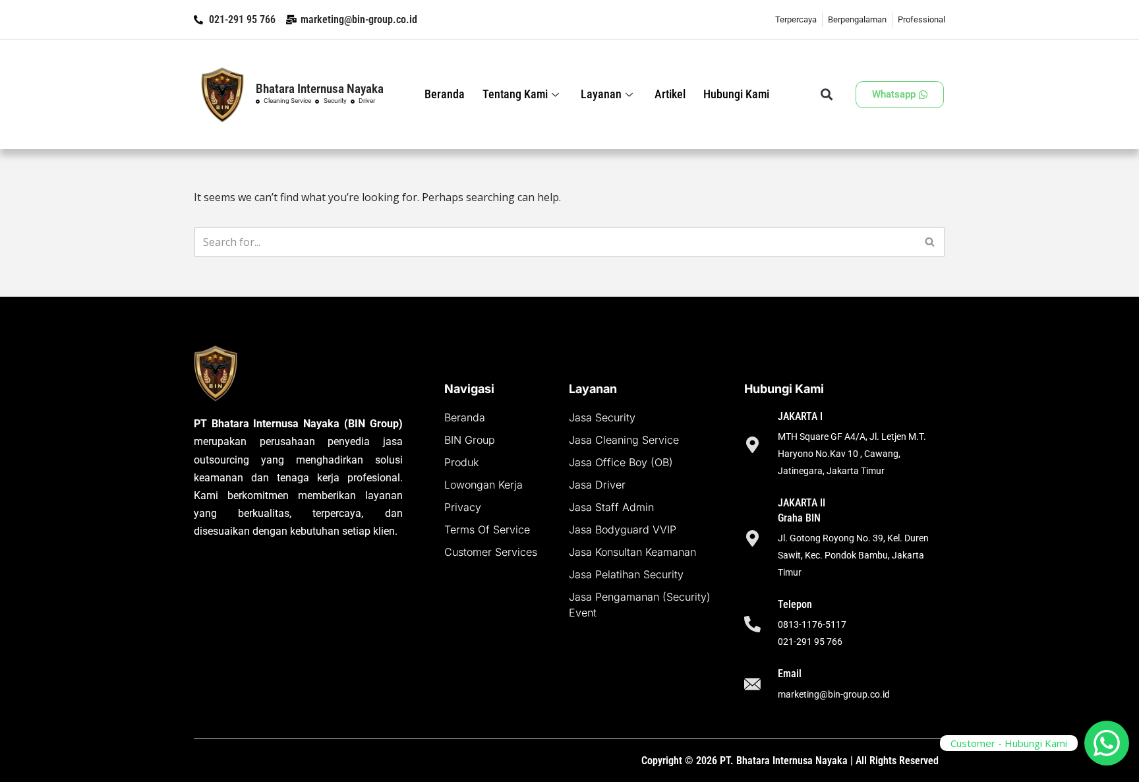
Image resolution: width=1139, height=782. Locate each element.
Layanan (601, 94)
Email (790, 673)
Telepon (795, 604)
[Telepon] (752, 624)
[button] (826, 94)
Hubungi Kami (736, 94)
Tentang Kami (515, 94)
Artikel (670, 94)
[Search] (930, 242)
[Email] (752, 685)
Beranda (444, 94)
